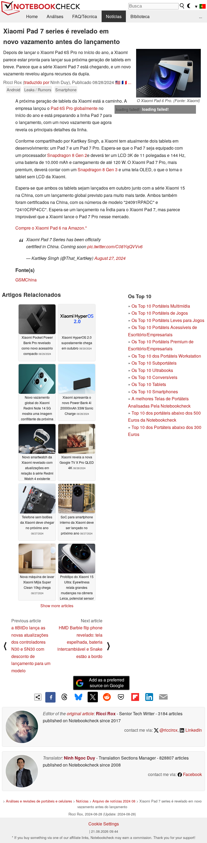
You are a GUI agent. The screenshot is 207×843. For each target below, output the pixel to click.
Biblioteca (140, 16)
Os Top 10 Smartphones (155, 391)
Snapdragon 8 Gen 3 (98, 169)
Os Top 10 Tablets (149, 384)
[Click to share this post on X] (93, 697)
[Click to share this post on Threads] (64, 697)
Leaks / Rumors (37, 89)
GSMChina (26, 280)
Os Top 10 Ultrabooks (152, 370)
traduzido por (36, 82)
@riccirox (168, 730)
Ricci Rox (106, 713)
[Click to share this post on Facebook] (50, 697)
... (200, 16)
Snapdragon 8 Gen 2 (67, 155)
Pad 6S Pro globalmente (74, 108)
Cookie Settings (103, 824)
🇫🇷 (124, 82)
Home (32, 16)
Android (13, 89)
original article (80, 713)
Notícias (114, 16)
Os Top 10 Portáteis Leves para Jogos (168, 320)
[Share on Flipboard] (135, 697)
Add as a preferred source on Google (106, 682)
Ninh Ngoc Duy (79, 758)
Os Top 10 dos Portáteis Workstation (166, 356)
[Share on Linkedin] (149, 697)
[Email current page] (163, 697)
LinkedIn (193, 730)
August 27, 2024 (110, 258)
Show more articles (56, 605)
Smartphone (66, 89)
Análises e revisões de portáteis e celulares (39, 801)
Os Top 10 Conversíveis (154, 377)
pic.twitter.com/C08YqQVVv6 (115, 246)
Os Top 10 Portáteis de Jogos (160, 313)
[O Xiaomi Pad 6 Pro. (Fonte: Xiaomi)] (168, 73)
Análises (55, 16)
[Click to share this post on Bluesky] (78, 697)
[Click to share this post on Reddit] (107, 697)
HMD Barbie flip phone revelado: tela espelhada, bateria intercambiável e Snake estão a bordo (79, 641)
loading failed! (128, 109)
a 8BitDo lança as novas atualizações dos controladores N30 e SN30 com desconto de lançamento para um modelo (30, 648)
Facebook (192, 774)
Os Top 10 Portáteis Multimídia (161, 306)
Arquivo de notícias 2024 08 (113, 801)
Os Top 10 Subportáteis (154, 363)
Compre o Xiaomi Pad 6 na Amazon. (50, 228)
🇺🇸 (117, 82)
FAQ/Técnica (84, 16)
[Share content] (38, 697)
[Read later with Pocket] (121, 697)
